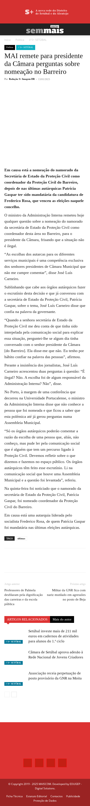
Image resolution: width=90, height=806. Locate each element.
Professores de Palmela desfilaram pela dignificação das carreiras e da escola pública (23, 597)
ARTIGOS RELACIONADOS (27, 619)
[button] (7, 29)
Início (7, 40)
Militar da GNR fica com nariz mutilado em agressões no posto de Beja (66, 594)
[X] (32, 95)
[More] (52, 95)
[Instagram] (39, 763)
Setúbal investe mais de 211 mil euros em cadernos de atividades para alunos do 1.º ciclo (53, 636)
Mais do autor (62, 619)
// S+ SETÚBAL (38, 40)
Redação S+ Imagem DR (22, 79)
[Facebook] (22, 95)
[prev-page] (7, 694)
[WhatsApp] (42, 95)
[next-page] (14, 694)
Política (20, 40)
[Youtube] (62, 763)
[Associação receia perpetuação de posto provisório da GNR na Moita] (15, 678)
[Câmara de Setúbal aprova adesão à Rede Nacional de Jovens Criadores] (15, 657)
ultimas (21, 538)
